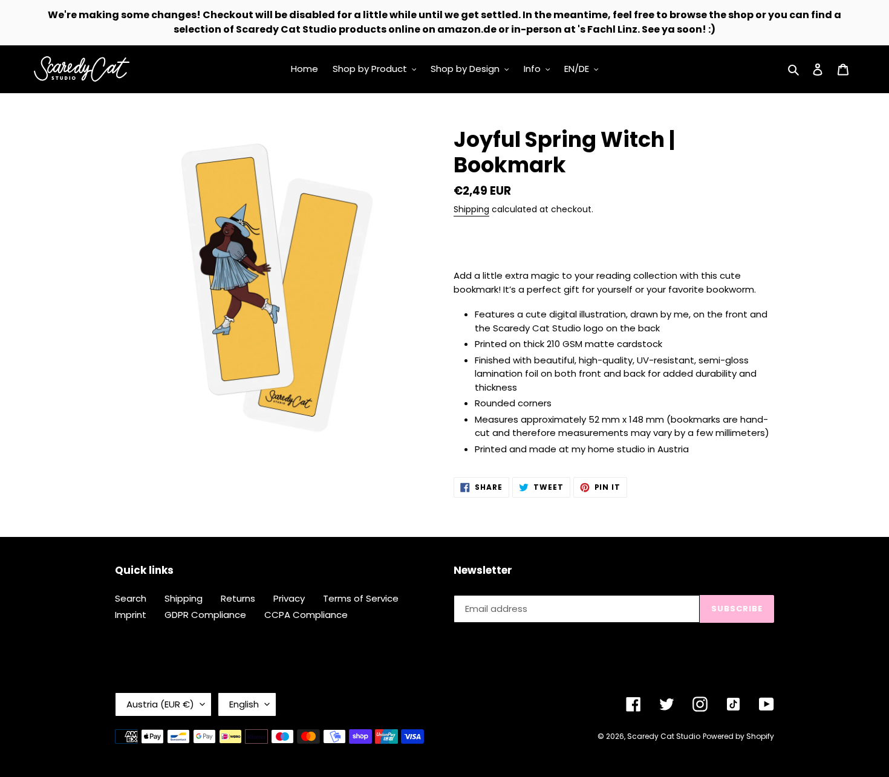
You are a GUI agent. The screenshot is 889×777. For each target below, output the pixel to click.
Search (130, 598)
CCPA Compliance (306, 614)
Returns (238, 598)
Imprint (130, 614)
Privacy (289, 598)
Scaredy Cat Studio (663, 736)
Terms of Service (361, 598)
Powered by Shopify (738, 736)
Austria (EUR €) (160, 704)
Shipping (471, 209)
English (244, 704)
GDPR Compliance (205, 614)
